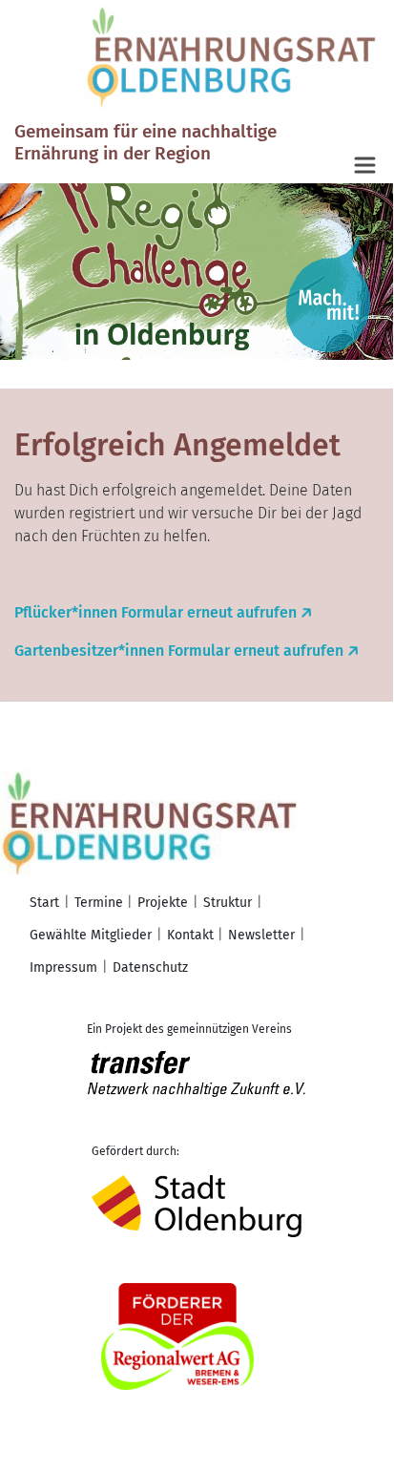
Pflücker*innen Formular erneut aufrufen (155, 612)
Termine (98, 902)
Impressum (63, 967)
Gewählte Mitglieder (91, 935)
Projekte (162, 902)
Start (44, 902)
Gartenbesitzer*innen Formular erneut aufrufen (178, 650)
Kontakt (190, 935)
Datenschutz (150, 967)
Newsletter (261, 935)
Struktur (227, 902)
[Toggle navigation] (366, 166)
